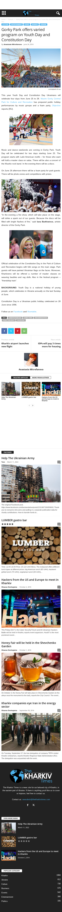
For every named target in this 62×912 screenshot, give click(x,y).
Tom (3, 462)
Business (5, 888)
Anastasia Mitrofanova (13, 44)
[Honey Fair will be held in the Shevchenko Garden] (31, 671)
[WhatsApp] (24, 331)
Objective (56, 105)
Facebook (18, 311)
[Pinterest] (17, 331)
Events (27, 24)
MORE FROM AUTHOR (40, 378)
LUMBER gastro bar (29, 397)
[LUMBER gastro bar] (31, 389)
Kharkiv (35, 24)
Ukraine (43, 24)
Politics (4, 901)
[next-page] (32, 405)
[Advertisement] (31, 4)
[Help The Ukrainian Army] (10, 389)
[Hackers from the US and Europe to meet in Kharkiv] (51, 389)
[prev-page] (29, 405)
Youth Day (21, 320)
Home (3, 19)
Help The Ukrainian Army (8, 398)
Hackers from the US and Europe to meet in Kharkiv (50, 399)
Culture (10, 19)
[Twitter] (11, 331)
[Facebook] (4, 331)
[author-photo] (31, 360)
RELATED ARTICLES (20, 378)
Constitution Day (15, 318)
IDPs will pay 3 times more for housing (49, 345)
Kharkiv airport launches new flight (15, 345)
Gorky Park (28, 318)
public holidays (9, 320)
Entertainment (16, 24)
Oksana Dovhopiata (9, 587)
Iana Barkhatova (41, 318)
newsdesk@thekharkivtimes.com (36, 799)
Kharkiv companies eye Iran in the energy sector (28, 704)
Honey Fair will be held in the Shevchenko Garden (28, 644)
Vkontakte (31, 311)
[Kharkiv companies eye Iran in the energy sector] (31, 732)
